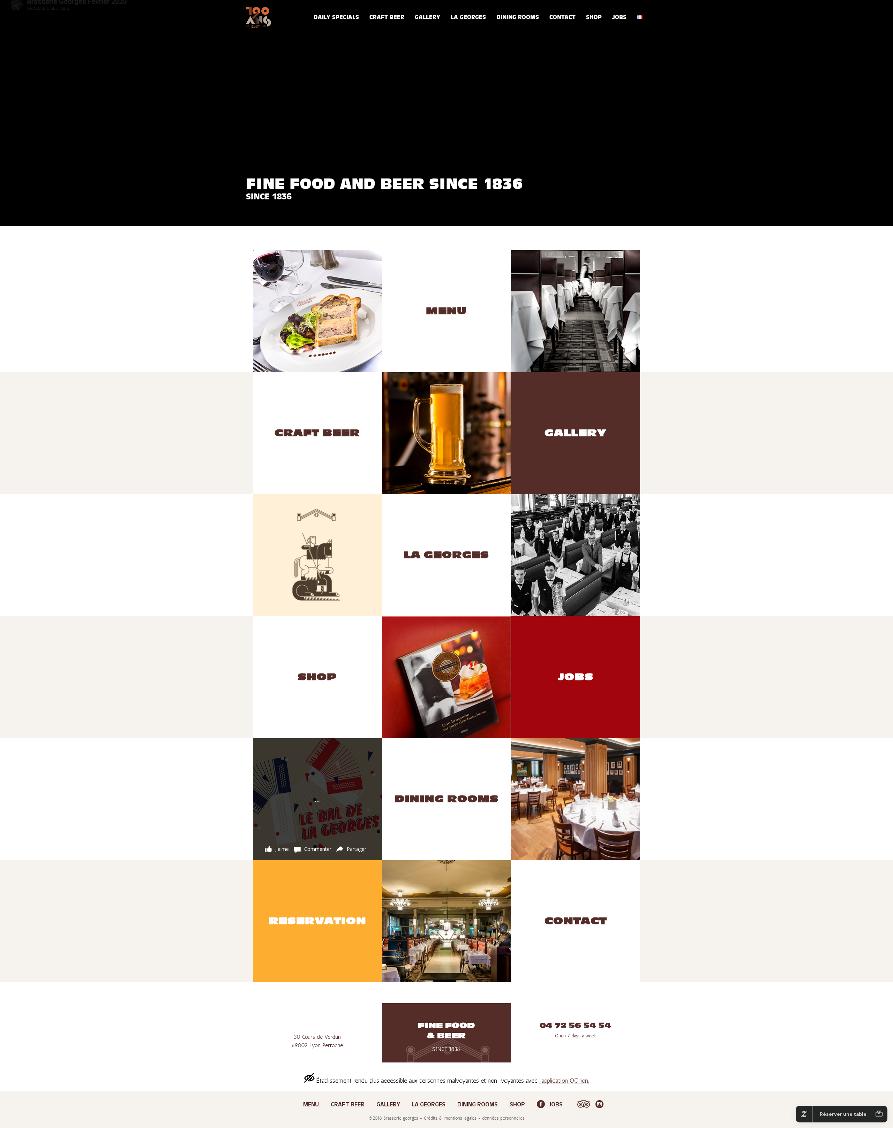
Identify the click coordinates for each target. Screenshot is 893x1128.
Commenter (317, 849)
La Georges (468, 17)
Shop (594, 17)
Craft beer (386, 17)
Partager (356, 849)
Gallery (427, 17)
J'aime (282, 849)
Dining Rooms (517, 17)
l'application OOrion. (564, 1080)
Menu (311, 1105)
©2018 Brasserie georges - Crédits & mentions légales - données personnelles (447, 1118)
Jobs (619, 17)
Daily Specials (336, 17)
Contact (562, 17)
